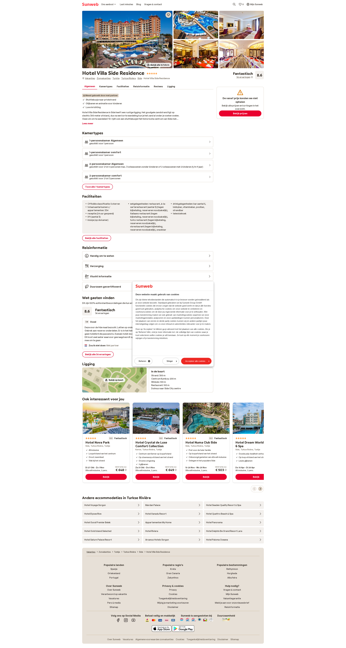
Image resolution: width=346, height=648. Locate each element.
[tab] (89, 86)
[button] (127, 39)
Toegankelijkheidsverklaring (173, 598)
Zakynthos (172, 577)
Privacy (173, 589)
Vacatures (114, 598)
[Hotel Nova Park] (106, 443)
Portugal (113, 577)
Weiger (170, 361)
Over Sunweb (114, 589)
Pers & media (114, 602)
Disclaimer (173, 607)
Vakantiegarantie (232, 598)
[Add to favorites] (168, 15)
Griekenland (114, 573)
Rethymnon (232, 569)
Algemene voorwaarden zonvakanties (154, 639)
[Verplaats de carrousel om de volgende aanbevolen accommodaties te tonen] (260, 489)
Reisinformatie (232, 607)
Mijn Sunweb (232, 594)
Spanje (113, 569)
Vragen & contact (232, 589)
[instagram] (126, 621)
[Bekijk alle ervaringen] (248, 75)
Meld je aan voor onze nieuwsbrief (232, 602)
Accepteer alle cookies (195, 361)
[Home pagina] (90, 4)
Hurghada (232, 573)
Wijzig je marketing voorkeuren (173, 602)
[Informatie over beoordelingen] (252, 77)
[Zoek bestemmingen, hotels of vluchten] (234, 4)
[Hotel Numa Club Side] (206, 443)
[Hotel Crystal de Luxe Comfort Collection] (156, 443)
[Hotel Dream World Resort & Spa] (256, 443)
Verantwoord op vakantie (114, 594)
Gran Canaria (173, 573)
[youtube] (133, 621)
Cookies (173, 594)
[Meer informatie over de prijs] (126, 470)
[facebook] (118, 621)
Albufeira (232, 577)
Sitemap (114, 607)
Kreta (173, 569)
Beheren (142, 361)
